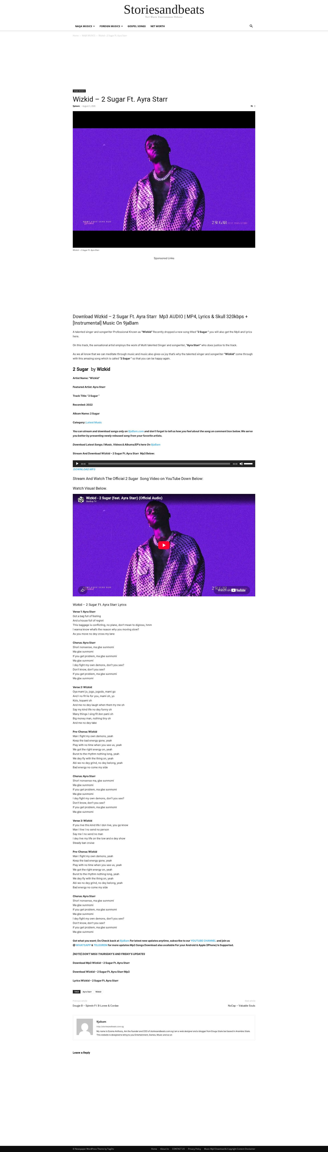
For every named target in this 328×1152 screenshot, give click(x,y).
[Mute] (241, 463)
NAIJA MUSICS (83, 26)
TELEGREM (100, 945)
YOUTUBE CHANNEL (203, 940)
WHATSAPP (83, 945)
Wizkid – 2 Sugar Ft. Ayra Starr (120, 99)
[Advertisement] (164, 64)
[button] (251, 26)
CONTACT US (178, 1148)
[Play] (77, 463)
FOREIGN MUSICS (110, 26)
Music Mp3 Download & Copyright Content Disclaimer (229, 1148)
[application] (164, 463)
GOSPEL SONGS (137, 26)
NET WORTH (158, 26)
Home (76, 35)
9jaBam (155, 444)
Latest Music (94, 422)
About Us (164, 1148)
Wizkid (98, 991)
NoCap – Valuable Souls (241, 1005)
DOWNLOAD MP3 (84, 469)
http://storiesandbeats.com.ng (110, 1026)
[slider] (249, 463)
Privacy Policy (194, 1148)
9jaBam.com (136, 431)
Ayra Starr (87, 991)
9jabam (76, 106)
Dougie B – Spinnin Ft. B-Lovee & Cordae (96, 1005)
